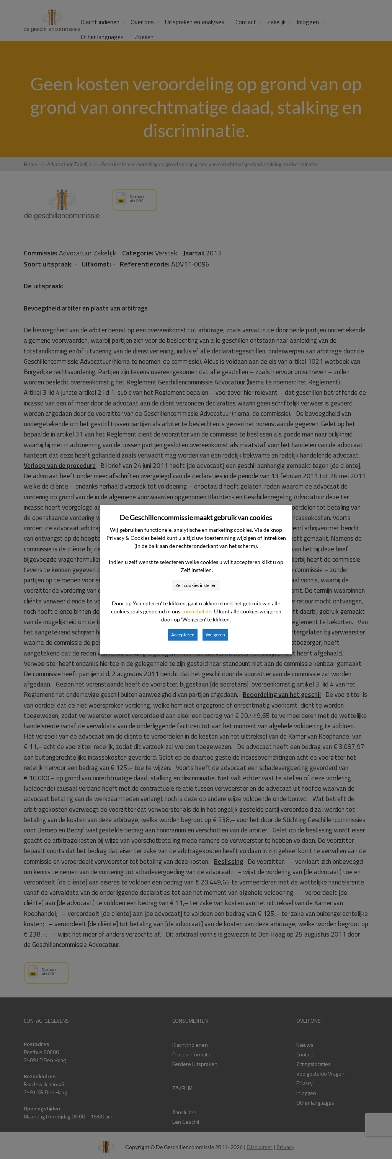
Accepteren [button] (182, 635)
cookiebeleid (196, 611)
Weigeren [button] (215, 635)
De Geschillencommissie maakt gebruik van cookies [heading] (196, 517)
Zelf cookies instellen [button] (196, 585)
